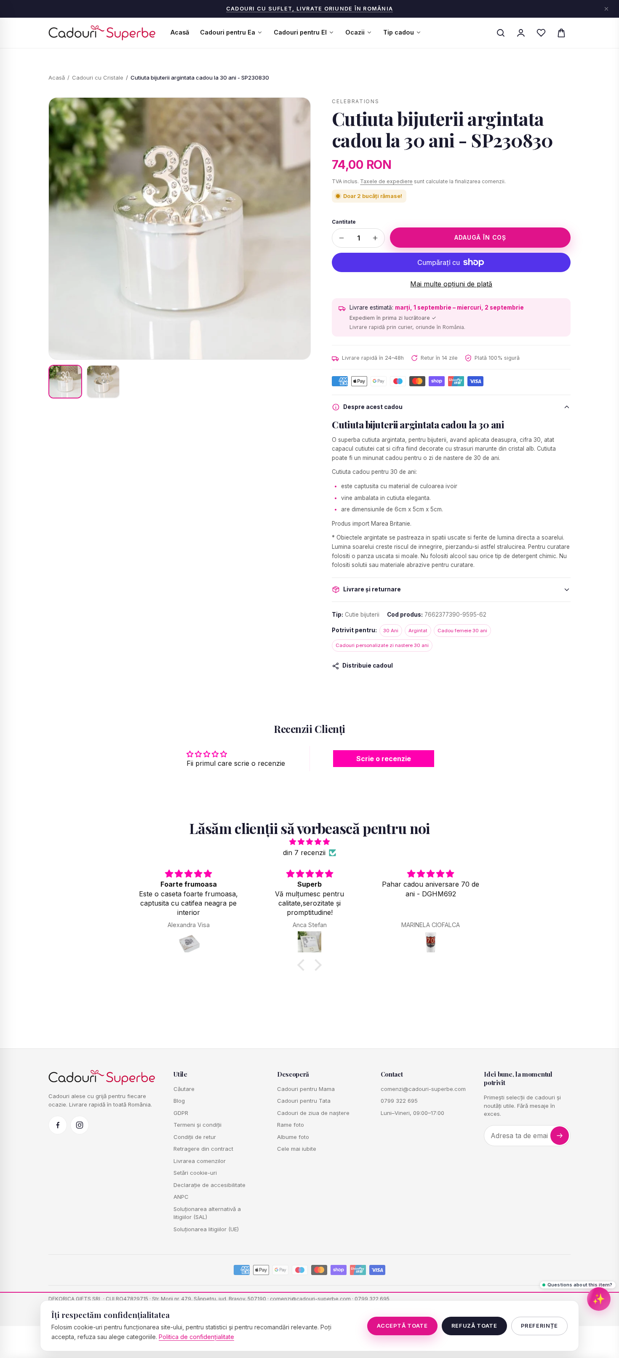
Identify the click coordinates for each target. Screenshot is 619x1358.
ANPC (181, 1196)
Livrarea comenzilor (199, 1161)
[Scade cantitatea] (341, 238)
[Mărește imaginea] (179, 228)
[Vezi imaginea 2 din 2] (103, 381)
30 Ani (390, 631)
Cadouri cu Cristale (97, 77)
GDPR (180, 1112)
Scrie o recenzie (383, 758)
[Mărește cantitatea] (375, 238)
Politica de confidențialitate (196, 1336)
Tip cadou (398, 32)
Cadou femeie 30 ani (462, 631)
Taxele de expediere (386, 181)
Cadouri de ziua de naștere (313, 1112)
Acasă (180, 32)
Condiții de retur (194, 1136)
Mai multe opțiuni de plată (451, 284)
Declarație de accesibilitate (209, 1185)
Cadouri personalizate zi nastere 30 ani (382, 645)
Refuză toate (474, 1325)
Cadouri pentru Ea (227, 32)
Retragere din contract (203, 1148)
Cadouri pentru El (300, 32)
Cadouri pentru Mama (306, 1088)
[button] (303, 965)
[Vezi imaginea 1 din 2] (65, 381)
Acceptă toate (402, 1325)
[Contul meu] (521, 33)
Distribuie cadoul (367, 665)
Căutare (184, 1088)
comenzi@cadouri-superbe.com (423, 1088)
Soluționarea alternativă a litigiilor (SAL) (207, 1213)
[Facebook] (57, 1125)
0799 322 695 (399, 1100)
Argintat (417, 631)
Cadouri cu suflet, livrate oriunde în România (309, 8)
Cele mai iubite (296, 1148)
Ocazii (355, 32)
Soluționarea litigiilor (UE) (206, 1229)
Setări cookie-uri (195, 1172)
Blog (179, 1100)
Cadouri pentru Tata (304, 1100)
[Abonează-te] (559, 1135)
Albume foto (293, 1136)
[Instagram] (79, 1125)
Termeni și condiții (197, 1124)
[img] (309, 842)
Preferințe (539, 1325)
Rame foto (290, 1124)
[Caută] (500, 33)
